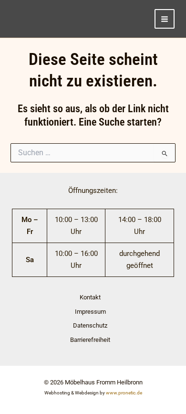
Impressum (90, 311)
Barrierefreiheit (90, 339)
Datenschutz (90, 325)
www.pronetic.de (124, 392)
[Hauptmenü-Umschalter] (165, 19)
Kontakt (90, 297)
